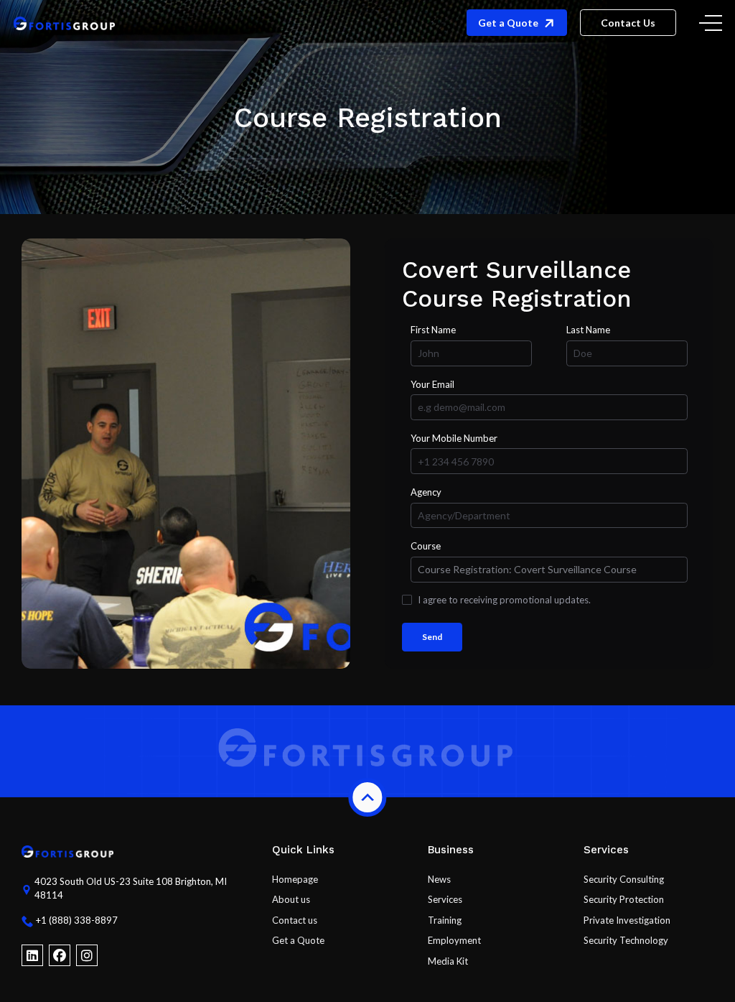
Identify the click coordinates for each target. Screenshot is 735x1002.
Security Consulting (624, 879)
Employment (454, 940)
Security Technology (626, 940)
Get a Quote (298, 940)
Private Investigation (627, 920)
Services (445, 899)
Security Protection (624, 899)
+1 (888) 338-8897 (77, 920)
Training (445, 920)
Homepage (295, 879)
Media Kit (448, 961)
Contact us (294, 920)
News (439, 879)
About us (291, 899)
